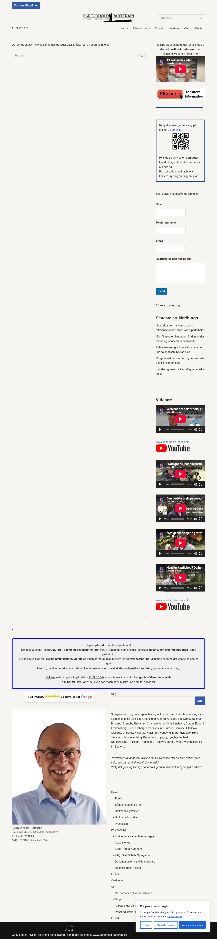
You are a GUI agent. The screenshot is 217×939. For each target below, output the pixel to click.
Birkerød (116, 723)
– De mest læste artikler (127, 867)
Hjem (114, 792)
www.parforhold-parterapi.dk (110, 934)
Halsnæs (139, 732)
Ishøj (139, 737)
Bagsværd (184, 718)
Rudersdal (147, 741)
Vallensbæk (191, 741)
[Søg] (201, 17)
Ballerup (196, 718)
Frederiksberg (136, 728)
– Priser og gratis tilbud (126, 912)
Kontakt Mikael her (26, 5)
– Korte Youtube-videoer (127, 848)
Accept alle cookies (192, 925)
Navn (160, 204)
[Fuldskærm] (200, 429)
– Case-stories (121, 842)
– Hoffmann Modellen (126, 817)
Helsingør (152, 732)
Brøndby (128, 723)
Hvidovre (185, 732)
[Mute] (195, 429)
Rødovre (160, 741)
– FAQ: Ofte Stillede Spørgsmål (131, 855)
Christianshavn (175, 723)
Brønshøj (139, 723)
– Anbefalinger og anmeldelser (131, 905)
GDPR (69, 926)
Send (161, 291)
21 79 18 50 (21, 28)
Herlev (163, 732)
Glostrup (116, 732)
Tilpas (146, 925)
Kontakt (199, 28)
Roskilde (134, 741)
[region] (173, 916)
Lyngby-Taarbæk (179, 737)
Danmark (187, 714)
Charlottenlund (156, 723)
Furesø (169, 728)
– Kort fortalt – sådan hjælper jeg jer (134, 836)
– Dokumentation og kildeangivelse (134, 861)
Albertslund (149, 718)
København (150, 737)
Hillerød (174, 732)
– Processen (120, 823)
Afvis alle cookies (166, 925)
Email (160, 240)
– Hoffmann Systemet (126, 811)
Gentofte (180, 728)
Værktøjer (174, 28)
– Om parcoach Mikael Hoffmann (132, 893)
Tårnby (170, 741)
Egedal (199, 723)
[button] (127, 28)
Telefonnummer (166, 222)
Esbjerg (119, 746)
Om (113, 886)
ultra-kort (81, 682)
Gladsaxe (192, 728)
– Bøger (117, 899)
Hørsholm (129, 737)
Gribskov (128, 732)
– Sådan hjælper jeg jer (127, 804)
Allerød (161, 718)
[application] (180, 419)
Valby (179, 741)
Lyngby (163, 737)
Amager (171, 718)
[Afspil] (160, 429)
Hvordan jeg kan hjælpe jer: (173, 258)
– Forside (118, 798)
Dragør (189, 723)
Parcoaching (118, 830)
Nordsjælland (119, 741)
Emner (159, 28)
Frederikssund (154, 728)
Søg (113, 694)
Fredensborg (118, 728)
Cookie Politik (174, 916)
